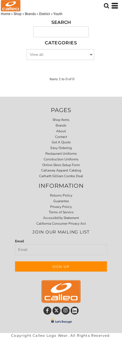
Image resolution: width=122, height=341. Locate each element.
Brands (30, 14)
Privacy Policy (61, 206)
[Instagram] (66, 311)
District (44, 14)
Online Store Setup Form (61, 165)
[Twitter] (56, 311)
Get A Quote (61, 142)
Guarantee (61, 201)
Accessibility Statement (61, 218)
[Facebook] (47, 311)
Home (5, 14)
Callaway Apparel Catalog (61, 170)
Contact (61, 137)
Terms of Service (61, 212)
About (61, 131)
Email (19, 241)
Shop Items (61, 119)
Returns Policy (61, 195)
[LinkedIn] (75, 311)
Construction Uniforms (61, 159)
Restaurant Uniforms (61, 153)
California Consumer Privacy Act (61, 223)
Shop (18, 14)
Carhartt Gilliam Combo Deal (61, 176)
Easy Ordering (61, 148)
